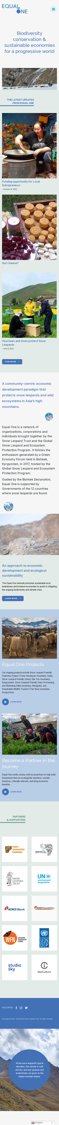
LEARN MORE (11, 598)
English (39, 1122)
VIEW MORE (11, 362)
